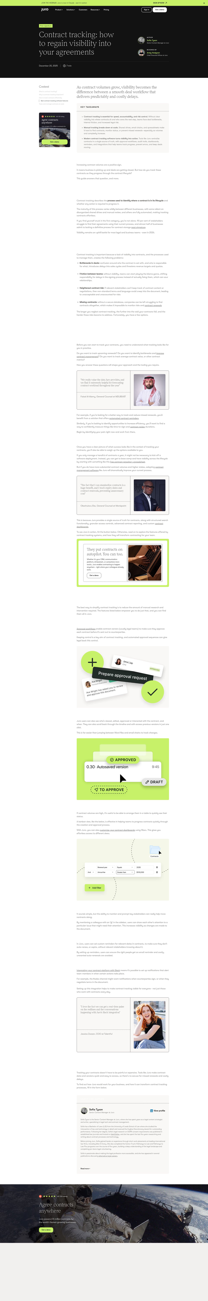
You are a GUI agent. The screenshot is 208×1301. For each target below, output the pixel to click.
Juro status (110, 1283)
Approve (93, 1261)
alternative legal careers (108, 1156)
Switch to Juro (133, 1277)
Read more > (85, 1169)
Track (92, 1277)
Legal (108, 1254)
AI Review (93, 1267)
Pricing (106, 10)
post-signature (138, 227)
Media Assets (161, 1261)
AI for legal (132, 1254)
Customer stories (134, 1257)
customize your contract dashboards (117, 830)
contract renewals (153, 305)
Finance (109, 1264)
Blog (130, 1280)
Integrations (94, 1280)
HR (107, 1261)
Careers (159, 1257)
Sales (108, 1257)
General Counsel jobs (136, 1270)
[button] (59, 10)
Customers (83, 10)
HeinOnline (115, 1134)
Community (132, 1274)
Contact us (160, 1264)
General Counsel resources (138, 1267)
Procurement (111, 1267)
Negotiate (94, 1264)
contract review (137, 426)
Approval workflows (86, 629)
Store (92, 1274)
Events (130, 1283)
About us (159, 1254)
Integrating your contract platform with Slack (98, 970)
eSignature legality (135, 1287)
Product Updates (112, 1280)
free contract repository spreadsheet (127, 462)
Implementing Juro (113, 1287)
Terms (158, 1270)
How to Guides (134, 1261)
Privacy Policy (161, 1267)
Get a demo (159, 10)
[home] (44, 9)
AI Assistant (94, 1257)
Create (92, 1254)
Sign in (146, 10)
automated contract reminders (124, 418)
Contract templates (135, 1264)
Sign (91, 1270)
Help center (110, 1277)
